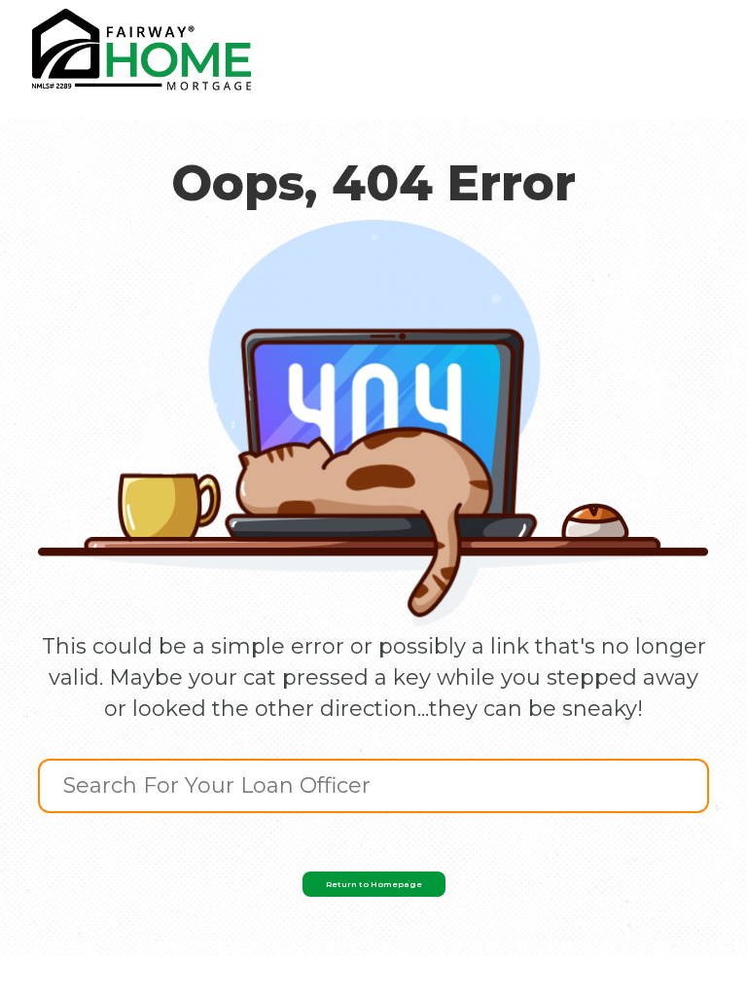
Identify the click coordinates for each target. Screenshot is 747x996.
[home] (141, 49)
